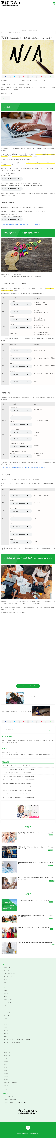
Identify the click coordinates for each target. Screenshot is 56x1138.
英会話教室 (6, 990)
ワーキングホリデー (8, 1024)
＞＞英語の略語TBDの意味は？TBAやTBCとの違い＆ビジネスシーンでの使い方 (20, 225)
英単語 (5, 1064)
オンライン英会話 (7, 1002)
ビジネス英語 (8, 32)
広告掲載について (7, 979)
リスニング (6, 1018)
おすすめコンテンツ (8, 999)
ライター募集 (6, 970)
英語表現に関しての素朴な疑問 (10, 1082)
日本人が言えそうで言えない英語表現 (12, 1042)
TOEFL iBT (6, 993)
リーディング (6, 1021)
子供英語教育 (6, 1030)
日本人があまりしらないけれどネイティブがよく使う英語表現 (17, 1039)
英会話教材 (6, 1061)
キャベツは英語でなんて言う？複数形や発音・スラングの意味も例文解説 (18, 797)
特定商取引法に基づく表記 (9, 973)
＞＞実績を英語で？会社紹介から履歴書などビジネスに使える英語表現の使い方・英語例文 (23, 468)
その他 (5, 1089)
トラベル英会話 (7, 1012)
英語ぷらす (3, 32)
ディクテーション (7, 1009)
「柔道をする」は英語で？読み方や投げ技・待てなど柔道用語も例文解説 (18, 776)
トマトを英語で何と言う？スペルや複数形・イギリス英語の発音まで (17, 794)
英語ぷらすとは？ (7, 967)
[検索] (48, 730)
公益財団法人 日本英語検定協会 (10, 1099)
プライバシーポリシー (8, 976)
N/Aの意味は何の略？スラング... (18, 32)
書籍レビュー (6, 1085)
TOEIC (5, 996)
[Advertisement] (28, 18)
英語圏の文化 (6, 1079)
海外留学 (6, 1045)
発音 (5, 1049)
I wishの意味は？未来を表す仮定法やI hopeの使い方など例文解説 (17, 783)
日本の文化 (6, 1036)
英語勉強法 (6, 1076)
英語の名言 (6, 1070)
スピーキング (6, 1005)
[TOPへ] (28, 1128)
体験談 (5, 1027)
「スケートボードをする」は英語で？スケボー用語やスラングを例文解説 (18, 769)
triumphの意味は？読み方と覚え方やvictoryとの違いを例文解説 (16, 765)
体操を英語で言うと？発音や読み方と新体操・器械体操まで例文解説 (17, 790)
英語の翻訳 (6, 1073)
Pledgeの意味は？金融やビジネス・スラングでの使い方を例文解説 (17, 786)
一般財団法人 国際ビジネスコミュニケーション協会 (15, 1102)
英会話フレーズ (7, 1055)
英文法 (5, 1067)
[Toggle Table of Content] (6, 98)
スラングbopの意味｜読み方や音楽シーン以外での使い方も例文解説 (17, 772)
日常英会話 (6, 1033)
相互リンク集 (6, 982)
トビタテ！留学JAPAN (8, 1096)
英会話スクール (7, 1052)
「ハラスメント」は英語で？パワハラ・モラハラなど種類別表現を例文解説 (19, 779)
